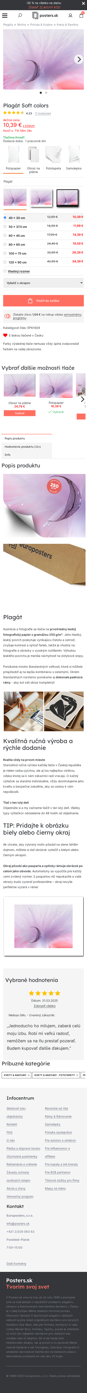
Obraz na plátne (33, 170)
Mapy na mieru (55, 1188)
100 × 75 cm (17, 253)
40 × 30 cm (17, 217)
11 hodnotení (43, 113)
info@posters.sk (18, 1223)
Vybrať (19, 413)
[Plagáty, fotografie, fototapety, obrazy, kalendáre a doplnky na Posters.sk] (45, 15)
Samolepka (74, 168)
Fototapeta (53, 168)
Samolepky (52, 1124)
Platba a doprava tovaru (23, 1148)
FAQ (9, 1132)
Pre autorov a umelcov (60, 1140)
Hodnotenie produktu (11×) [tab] (23, 446)
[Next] (78, 59)
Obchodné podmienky (22, 1156)
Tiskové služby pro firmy (62, 1180)
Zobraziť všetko (45, 1006)
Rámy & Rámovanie (58, 1116)
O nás (11, 1140)
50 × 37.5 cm (18, 226)
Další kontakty (16, 1263)
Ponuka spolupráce (58, 1132)
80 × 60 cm (17, 244)
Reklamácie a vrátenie (22, 1164)
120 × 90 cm (18, 262)
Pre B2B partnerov (58, 1172)
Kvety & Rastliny (15, 1075)
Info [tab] (7, 454)
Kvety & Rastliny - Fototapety (54, 1075)
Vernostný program (20, 1196)
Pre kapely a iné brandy (61, 1164)
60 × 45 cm (17, 235)
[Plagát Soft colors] (55, 385)
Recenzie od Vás (56, 1108)
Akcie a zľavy (16, 1188)
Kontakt (12, 1124)
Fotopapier (13, 168)
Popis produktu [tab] (15, 438)
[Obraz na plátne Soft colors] (19, 385)
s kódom (29, 125)
